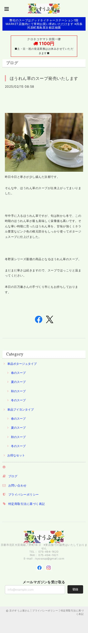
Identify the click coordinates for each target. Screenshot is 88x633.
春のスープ (18, 373)
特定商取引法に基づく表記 (26, 504)
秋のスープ (18, 391)
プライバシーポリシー (23, 494)
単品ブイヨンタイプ (20, 409)
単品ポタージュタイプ (22, 363)
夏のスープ (18, 382)
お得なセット (16, 455)
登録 (75, 589)
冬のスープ (18, 400)
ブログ (12, 476)
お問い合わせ (17, 485)
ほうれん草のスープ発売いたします (44, 78)
